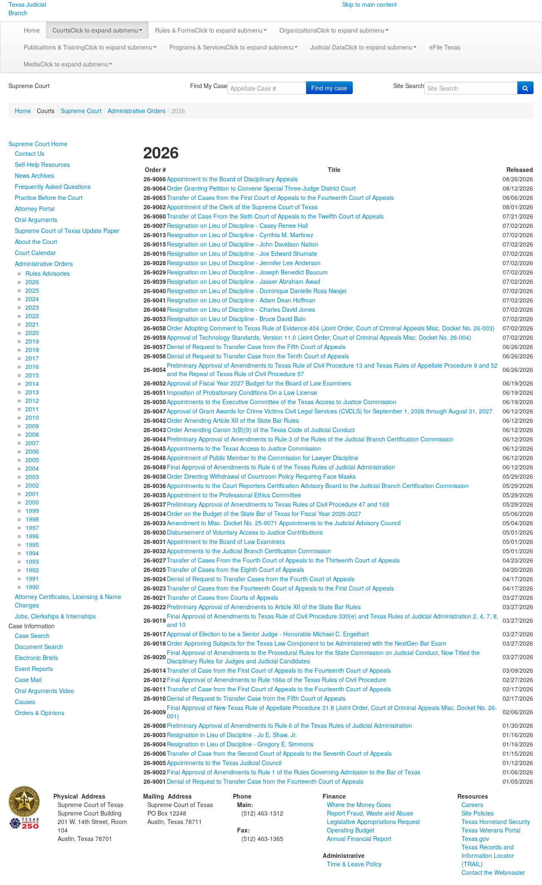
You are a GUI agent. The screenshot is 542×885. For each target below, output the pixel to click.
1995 (32, 544)
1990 (32, 587)
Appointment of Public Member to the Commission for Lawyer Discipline (262, 457)
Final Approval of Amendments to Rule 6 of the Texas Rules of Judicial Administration (281, 467)
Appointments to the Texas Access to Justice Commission (244, 448)
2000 (32, 502)
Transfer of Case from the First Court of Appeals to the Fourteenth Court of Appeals (279, 670)
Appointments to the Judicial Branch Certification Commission (249, 551)
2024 (32, 298)
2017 (32, 358)
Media (66, 64)
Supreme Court (81, 110)
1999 (32, 510)
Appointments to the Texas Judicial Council (224, 762)
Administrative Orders (137, 110)
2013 (32, 392)
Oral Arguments (36, 219)
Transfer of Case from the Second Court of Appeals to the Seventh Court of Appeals (279, 753)
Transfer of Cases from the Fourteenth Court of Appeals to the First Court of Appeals (280, 588)
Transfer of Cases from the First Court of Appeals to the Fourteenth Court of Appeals (280, 197)
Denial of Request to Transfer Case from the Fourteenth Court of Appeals (265, 781)
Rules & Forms (209, 30)
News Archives (34, 175)
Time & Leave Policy (354, 864)
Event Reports (34, 668)
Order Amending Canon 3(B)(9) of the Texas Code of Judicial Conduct (261, 429)
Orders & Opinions (39, 712)
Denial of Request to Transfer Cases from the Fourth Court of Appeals (260, 578)
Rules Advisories (47, 273)
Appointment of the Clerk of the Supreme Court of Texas (242, 207)
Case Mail (28, 679)
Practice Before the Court (49, 197)
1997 (32, 527)
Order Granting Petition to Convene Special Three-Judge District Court (261, 188)
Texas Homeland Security (496, 821)
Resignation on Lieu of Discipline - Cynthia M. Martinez (240, 234)
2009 (32, 426)
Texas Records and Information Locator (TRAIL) (488, 855)
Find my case (329, 87)
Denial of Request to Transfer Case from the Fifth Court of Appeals (256, 346)
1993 (32, 561)
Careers (472, 804)
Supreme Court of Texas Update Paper (67, 230)
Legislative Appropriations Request (373, 821)
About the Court (36, 241)
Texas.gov (475, 838)
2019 (32, 341)
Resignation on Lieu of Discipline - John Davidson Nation (242, 244)
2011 (32, 409)
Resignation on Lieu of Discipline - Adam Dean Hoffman (241, 300)
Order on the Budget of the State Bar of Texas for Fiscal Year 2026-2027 (264, 513)
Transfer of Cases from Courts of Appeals (222, 597)
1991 (32, 578)
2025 (32, 290)
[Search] (525, 87)
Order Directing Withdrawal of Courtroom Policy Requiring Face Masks (261, 476)
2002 (32, 485)
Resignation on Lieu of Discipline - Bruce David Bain (236, 318)
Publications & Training (88, 47)
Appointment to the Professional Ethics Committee (234, 495)
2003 (32, 476)
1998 (32, 519)
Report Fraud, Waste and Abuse (370, 813)
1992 (32, 570)
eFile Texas (444, 47)
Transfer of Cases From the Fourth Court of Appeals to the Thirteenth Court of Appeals (283, 560)
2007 (32, 442)
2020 (32, 332)
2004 (32, 468)
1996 (32, 536)
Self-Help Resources (42, 164)
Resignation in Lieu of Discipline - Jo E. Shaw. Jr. (232, 734)
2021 (32, 324)
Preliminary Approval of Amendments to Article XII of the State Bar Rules (264, 606)
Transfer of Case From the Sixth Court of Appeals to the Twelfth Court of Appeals (275, 216)
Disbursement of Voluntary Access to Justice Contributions (245, 532)
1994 (32, 553)
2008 (32, 434)
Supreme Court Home (37, 143)
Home (32, 30)
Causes (25, 701)
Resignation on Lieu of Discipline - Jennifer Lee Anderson (244, 262)
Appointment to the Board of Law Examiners (226, 541)
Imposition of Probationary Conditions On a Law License (242, 392)
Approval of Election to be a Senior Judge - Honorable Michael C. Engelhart (268, 634)
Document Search (39, 646)
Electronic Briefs (36, 657)
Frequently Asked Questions (53, 186)
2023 (32, 307)
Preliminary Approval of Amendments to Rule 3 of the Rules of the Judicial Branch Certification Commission (310, 439)
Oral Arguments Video (44, 690)
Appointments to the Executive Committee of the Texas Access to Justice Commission (281, 401)
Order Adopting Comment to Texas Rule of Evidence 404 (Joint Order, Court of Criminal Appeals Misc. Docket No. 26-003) (331, 328)
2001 (32, 493)
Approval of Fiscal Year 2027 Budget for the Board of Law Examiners (259, 383)
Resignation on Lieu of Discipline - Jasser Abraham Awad (243, 281)
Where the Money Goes (359, 804)
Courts (95, 30)
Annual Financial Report (359, 838)
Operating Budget (350, 830)
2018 (32, 349)
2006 (32, 451)
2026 (32, 281)
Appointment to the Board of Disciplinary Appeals (232, 179)
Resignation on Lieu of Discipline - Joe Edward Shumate (242, 253)
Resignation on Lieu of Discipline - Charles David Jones (241, 309)
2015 (32, 375)
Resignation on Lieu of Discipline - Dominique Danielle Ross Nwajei (256, 290)
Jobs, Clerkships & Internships (55, 616)
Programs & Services (231, 47)
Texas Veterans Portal (491, 830)
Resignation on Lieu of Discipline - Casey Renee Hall (237, 225)
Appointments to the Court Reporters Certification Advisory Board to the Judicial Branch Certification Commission (318, 485)
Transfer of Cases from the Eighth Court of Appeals (235, 569)
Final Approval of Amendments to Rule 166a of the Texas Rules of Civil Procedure (276, 679)
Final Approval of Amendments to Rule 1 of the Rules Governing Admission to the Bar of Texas (293, 772)
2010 (32, 417)
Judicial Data (361, 47)
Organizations (331, 30)
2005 (32, 459)
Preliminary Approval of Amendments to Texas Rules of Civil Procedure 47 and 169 (278, 504)
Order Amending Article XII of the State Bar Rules (233, 420)
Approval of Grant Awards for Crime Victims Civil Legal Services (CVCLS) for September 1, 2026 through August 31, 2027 (329, 411)
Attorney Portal (35, 208)
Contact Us (29, 153)
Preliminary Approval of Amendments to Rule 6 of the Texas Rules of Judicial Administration (289, 725)
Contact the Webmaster (493, 872)
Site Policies (478, 813)
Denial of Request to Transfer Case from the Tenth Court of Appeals (258, 356)
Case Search (32, 635)
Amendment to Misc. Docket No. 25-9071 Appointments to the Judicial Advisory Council (284, 523)
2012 (32, 400)
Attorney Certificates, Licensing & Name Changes (68, 600)
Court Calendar (35, 252)
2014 (32, 383)
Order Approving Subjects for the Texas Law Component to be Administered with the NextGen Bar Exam (306, 643)
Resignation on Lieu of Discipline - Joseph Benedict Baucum (247, 272)
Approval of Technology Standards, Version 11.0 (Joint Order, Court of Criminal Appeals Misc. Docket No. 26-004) (319, 337)
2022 (32, 315)
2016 (32, 366)
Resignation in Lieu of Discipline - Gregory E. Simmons (240, 744)
